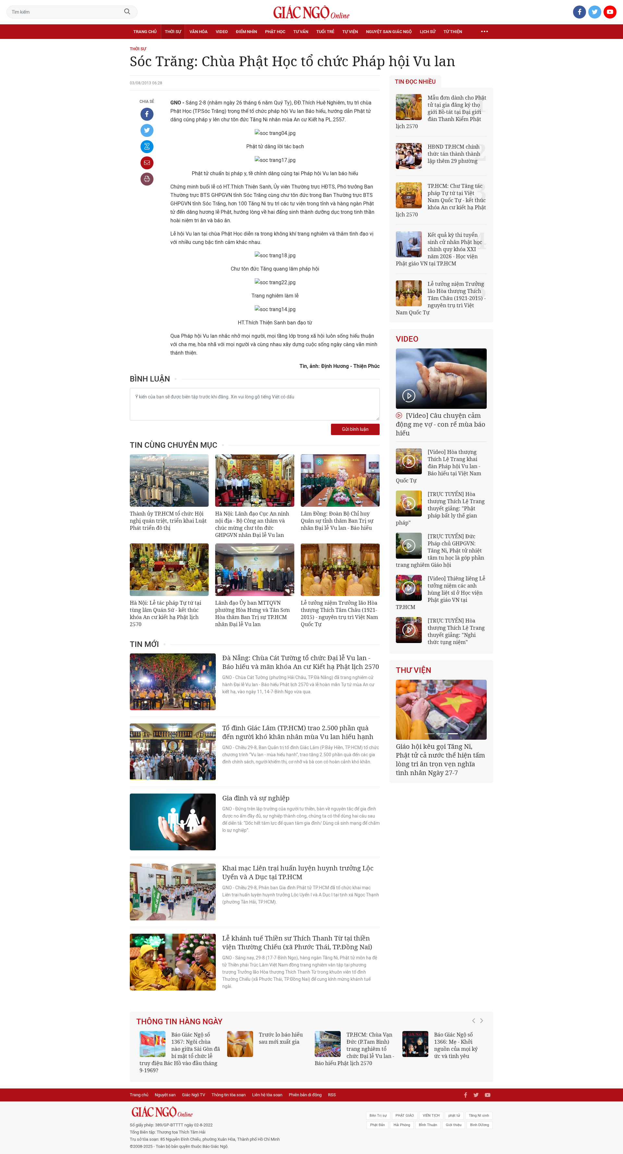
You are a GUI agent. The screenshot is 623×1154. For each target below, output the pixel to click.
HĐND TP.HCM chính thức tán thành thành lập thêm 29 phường (454, 153)
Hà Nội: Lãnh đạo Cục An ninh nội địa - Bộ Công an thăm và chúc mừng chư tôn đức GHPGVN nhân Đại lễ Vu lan (252, 524)
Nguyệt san (165, 1094)
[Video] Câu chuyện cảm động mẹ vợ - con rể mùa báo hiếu (440, 424)
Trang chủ (144, 31)
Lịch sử (427, 31)
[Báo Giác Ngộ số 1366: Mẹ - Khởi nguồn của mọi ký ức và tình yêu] (415, 1044)
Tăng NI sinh (479, 1115)
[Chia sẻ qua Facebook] (146, 114)
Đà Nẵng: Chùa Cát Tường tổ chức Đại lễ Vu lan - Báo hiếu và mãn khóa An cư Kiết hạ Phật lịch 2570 (300, 662)
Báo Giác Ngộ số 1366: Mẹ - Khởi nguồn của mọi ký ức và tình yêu (456, 1045)
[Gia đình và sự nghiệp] (173, 822)
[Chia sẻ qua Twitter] (146, 130)
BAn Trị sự (378, 1115)
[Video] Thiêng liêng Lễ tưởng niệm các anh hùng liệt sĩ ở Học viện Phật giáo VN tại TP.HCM (440, 593)
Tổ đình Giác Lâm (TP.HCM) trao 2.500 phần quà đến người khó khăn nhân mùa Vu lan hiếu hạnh (297, 732)
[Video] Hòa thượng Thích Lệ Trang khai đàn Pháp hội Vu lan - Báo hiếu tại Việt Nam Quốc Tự (438, 466)
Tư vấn (300, 31)
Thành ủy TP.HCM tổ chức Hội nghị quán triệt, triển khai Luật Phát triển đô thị (168, 520)
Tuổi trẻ (325, 31)
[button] (475, 1049)
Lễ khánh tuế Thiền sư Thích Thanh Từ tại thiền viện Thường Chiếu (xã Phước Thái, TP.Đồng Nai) (297, 942)
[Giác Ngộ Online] (239, 1111)
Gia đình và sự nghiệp (255, 798)
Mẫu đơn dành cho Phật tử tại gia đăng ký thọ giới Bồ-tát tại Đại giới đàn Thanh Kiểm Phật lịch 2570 (441, 112)
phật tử (454, 1115)
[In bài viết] (146, 179)
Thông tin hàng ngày (179, 1021)
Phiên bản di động (305, 1094)
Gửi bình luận (355, 429)
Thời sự (173, 31)
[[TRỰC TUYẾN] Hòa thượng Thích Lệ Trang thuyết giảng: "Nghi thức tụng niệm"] (409, 630)
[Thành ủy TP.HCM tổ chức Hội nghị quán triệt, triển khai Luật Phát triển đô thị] (169, 480)
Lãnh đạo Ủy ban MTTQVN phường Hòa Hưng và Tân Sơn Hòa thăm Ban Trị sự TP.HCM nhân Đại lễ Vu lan (252, 613)
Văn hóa (198, 31)
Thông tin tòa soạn (229, 1094)
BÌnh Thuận (428, 1125)
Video (222, 31)
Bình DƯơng (479, 1125)
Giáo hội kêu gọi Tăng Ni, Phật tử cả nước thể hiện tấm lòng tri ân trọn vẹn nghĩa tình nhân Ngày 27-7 (440, 759)
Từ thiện (453, 31)
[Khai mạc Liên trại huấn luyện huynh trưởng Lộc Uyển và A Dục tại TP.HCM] (173, 892)
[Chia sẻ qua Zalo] (146, 146)
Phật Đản (377, 1125)
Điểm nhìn (246, 31)
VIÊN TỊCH (431, 1115)
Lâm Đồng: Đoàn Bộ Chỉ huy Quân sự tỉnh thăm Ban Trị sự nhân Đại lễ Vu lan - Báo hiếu (337, 520)
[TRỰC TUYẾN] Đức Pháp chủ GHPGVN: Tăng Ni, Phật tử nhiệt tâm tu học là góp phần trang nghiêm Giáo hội (440, 550)
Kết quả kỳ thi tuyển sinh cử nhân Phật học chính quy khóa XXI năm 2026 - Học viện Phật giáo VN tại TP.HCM (439, 249)
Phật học (275, 31)
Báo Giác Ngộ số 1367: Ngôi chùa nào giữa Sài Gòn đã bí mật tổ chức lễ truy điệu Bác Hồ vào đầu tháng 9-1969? (180, 1052)
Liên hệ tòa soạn (267, 1094)
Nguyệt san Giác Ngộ (389, 31)
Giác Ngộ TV (193, 1094)
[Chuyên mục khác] (484, 31)
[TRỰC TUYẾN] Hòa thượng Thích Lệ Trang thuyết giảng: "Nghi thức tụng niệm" (456, 631)
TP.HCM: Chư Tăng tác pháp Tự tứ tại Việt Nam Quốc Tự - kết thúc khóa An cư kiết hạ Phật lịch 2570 (441, 200)
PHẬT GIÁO (405, 1115)
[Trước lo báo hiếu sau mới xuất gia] (240, 1044)
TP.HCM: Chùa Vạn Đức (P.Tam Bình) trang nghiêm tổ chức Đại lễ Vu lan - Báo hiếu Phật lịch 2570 (354, 1049)
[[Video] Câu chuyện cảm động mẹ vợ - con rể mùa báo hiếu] (441, 378)
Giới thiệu (453, 1125)
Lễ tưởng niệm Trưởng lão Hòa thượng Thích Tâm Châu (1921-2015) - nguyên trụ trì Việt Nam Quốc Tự (339, 613)
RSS (332, 1094)
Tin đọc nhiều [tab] (415, 81)
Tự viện (350, 31)
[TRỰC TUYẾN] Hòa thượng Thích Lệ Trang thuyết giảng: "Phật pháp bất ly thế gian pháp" (440, 508)
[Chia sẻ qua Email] (146, 162)
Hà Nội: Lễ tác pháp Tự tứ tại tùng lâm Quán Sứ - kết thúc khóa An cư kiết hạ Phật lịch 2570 (165, 613)
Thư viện (413, 670)
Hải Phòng (402, 1125)
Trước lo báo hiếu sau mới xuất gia (281, 1038)
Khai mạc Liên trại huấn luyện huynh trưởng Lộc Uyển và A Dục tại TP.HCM (297, 872)
